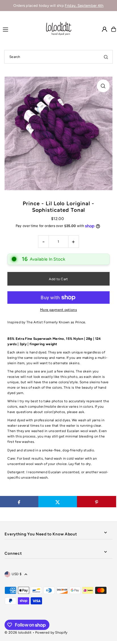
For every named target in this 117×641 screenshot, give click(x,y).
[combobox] (58, 57)
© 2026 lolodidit (18, 632)
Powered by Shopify (51, 632)
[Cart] (113, 29)
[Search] (106, 57)
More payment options (58, 310)
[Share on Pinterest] (96, 501)
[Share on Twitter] (57, 501)
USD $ (17, 574)
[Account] (104, 29)
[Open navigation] (21, 29)
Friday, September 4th (84, 5)
